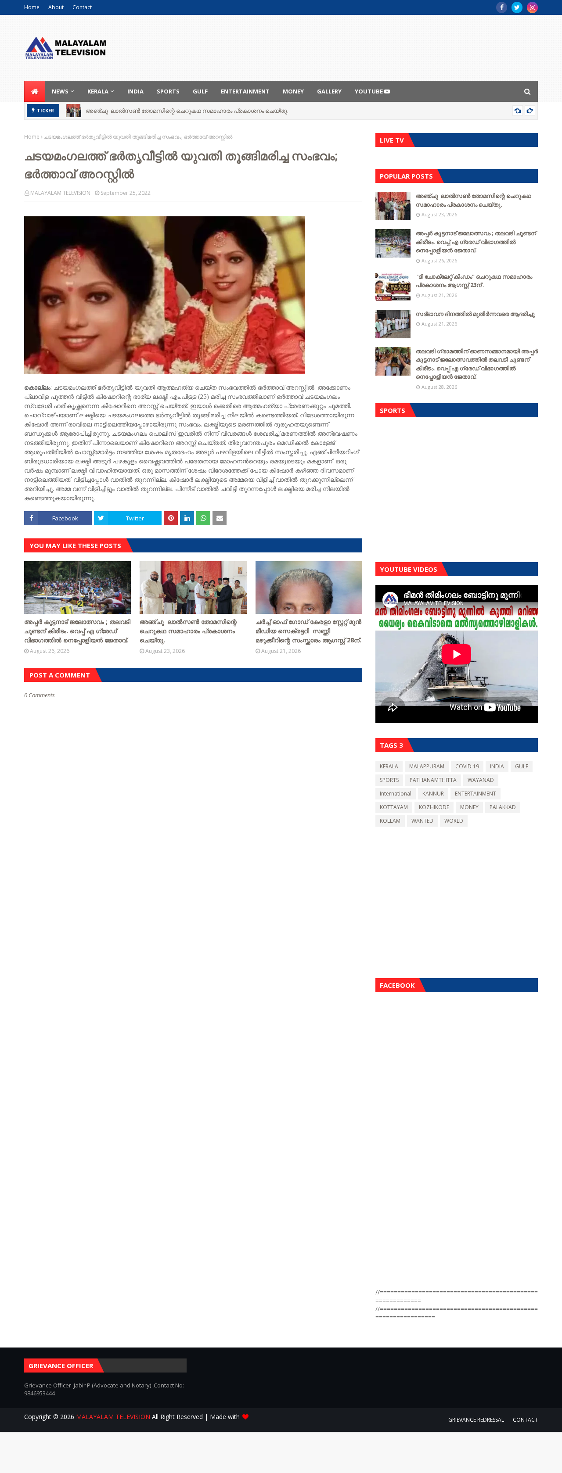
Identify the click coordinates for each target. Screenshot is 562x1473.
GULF (521, 766)
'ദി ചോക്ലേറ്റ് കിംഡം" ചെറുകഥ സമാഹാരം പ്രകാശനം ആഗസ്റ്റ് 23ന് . (474, 280)
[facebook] (501, 7)
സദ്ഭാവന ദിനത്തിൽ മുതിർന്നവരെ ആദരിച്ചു (475, 314)
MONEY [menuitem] (293, 91)
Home (32, 7)
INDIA (497, 766)
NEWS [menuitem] (60, 91)
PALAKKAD (503, 807)
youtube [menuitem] (369, 91)
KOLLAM (390, 820)
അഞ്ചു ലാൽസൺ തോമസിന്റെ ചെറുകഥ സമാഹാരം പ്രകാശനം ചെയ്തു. (188, 111)
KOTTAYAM (394, 807)
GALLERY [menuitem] (329, 91)
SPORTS (389, 780)
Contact (82, 7)
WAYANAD (481, 780)
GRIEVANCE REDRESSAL (476, 1419)
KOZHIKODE (434, 807)
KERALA (389, 766)
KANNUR (433, 793)
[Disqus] (193, 1009)
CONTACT (525, 1419)
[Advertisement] (456, 487)
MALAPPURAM (426, 766)
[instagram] (532, 7)
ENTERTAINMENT (475, 793)
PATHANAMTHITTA (433, 780)
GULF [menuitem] (200, 91)
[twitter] (517, 7)
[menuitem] (34, 91)
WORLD (453, 820)
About (56, 7)
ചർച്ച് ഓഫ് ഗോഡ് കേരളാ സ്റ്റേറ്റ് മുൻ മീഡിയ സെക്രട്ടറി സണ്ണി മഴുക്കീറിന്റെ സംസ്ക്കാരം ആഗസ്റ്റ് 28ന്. (308, 630)
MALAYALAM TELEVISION (60, 193)
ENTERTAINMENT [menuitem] (245, 91)
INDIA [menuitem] (135, 91)
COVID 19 (467, 766)
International (395, 793)
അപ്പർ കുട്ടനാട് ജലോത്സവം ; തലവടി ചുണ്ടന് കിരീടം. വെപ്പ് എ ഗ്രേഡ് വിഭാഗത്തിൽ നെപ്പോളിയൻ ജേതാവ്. (77, 630)
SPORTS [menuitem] (168, 91)
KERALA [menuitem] (97, 91)
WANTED (422, 820)
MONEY (469, 807)
